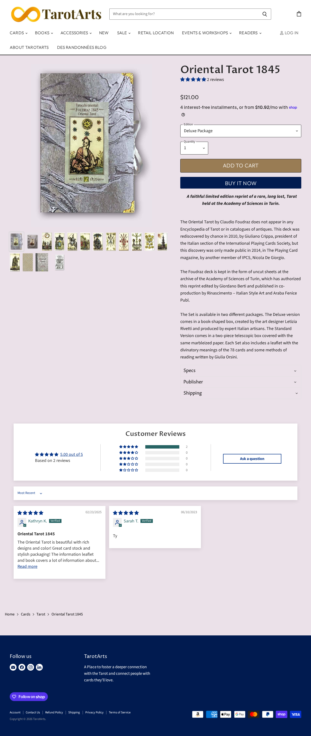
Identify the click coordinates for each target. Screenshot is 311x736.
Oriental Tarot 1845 (67, 614)
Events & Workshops (205, 32)
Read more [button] (27, 566)
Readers (249, 32)
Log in (291, 32)
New (104, 32)
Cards (17, 32)
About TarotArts (29, 47)
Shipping (74, 712)
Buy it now (241, 183)
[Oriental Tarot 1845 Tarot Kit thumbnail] (16, 241)
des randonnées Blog (81, 47)
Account (15, 712)
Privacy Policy (94, 712)
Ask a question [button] (252, 458)
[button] (193, 80)
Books (42, 32)
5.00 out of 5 (71, 454)
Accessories (74, 32)
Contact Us (33, 712)
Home (10, 614)
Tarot (40, 614)
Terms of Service (119, 712)
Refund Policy (54, 712)
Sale (122, 32)
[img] (30, 513)
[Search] (264, 14)
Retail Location (156, 32)
